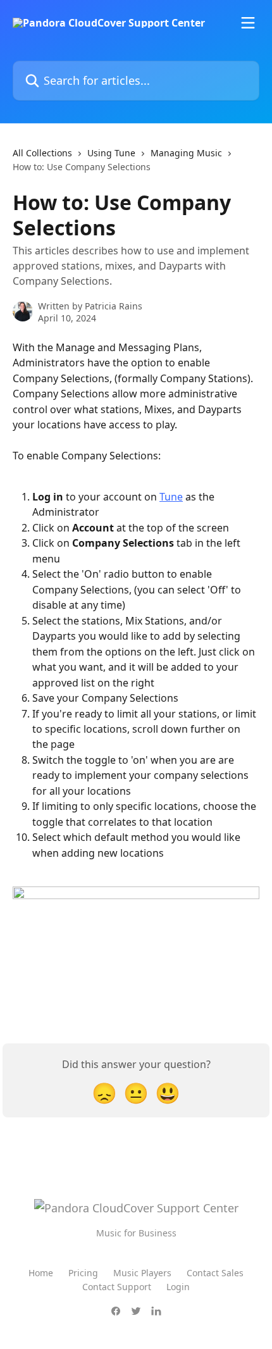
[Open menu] (248, 22)
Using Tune (111, 153)
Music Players (142, 1273)
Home (40, 1273)
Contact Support (116, 1287)
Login (178, 1287)
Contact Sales (215, 1273)
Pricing (83, 1273)
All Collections (42, 153)
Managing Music (186, 153)
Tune (171, 497)
